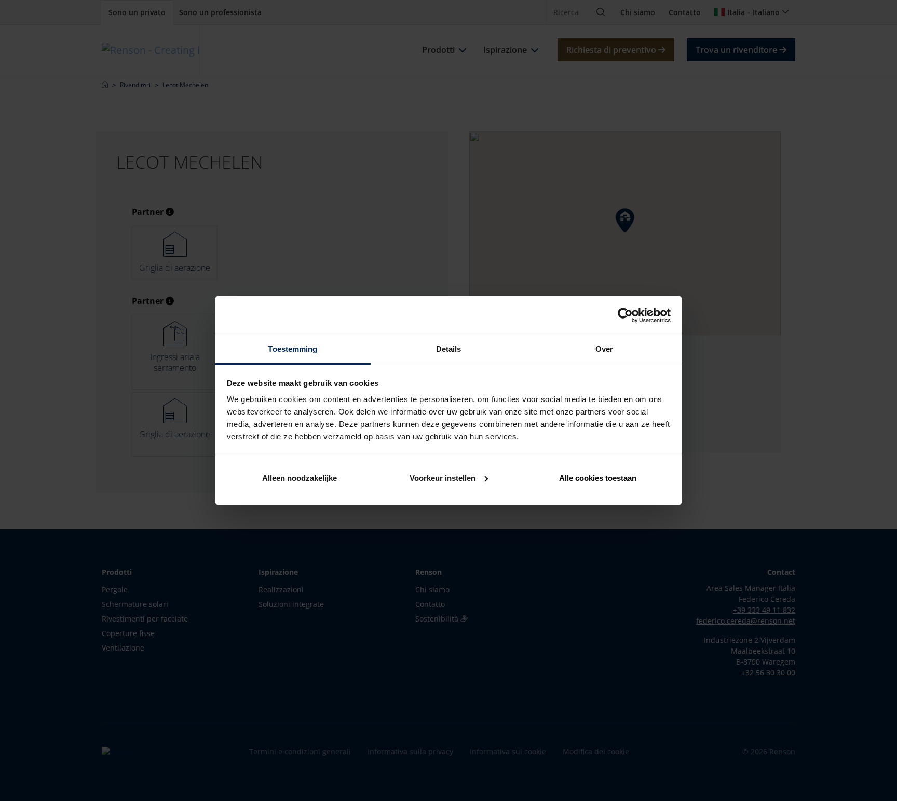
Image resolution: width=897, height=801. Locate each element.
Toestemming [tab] (292, 348)
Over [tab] (604, 348)
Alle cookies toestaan (597, 478)
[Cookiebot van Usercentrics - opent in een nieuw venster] (625, 315)
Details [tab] (448, 348)
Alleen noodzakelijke (299, 478)
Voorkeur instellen (442, 478)
